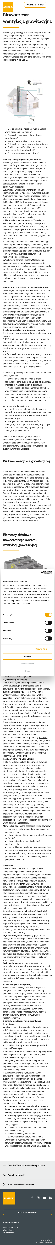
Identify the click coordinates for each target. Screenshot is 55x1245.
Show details (41, 649)
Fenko (20, 1082)
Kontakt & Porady (35, 5)
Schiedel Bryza (17, 692)
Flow (43, 890)
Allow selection (27, 664)
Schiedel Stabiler (27, 780)
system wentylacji (21, 263)
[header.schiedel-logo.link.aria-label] (8, 5)
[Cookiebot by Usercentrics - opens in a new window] (41, 572)
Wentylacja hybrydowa (13, 914)
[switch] (48, 623)
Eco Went (43, 738)
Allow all (27, 656)
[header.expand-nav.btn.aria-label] (50, 5)
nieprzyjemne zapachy (22, 220)
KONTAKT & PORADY (27, 1212)
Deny (27, 671)
